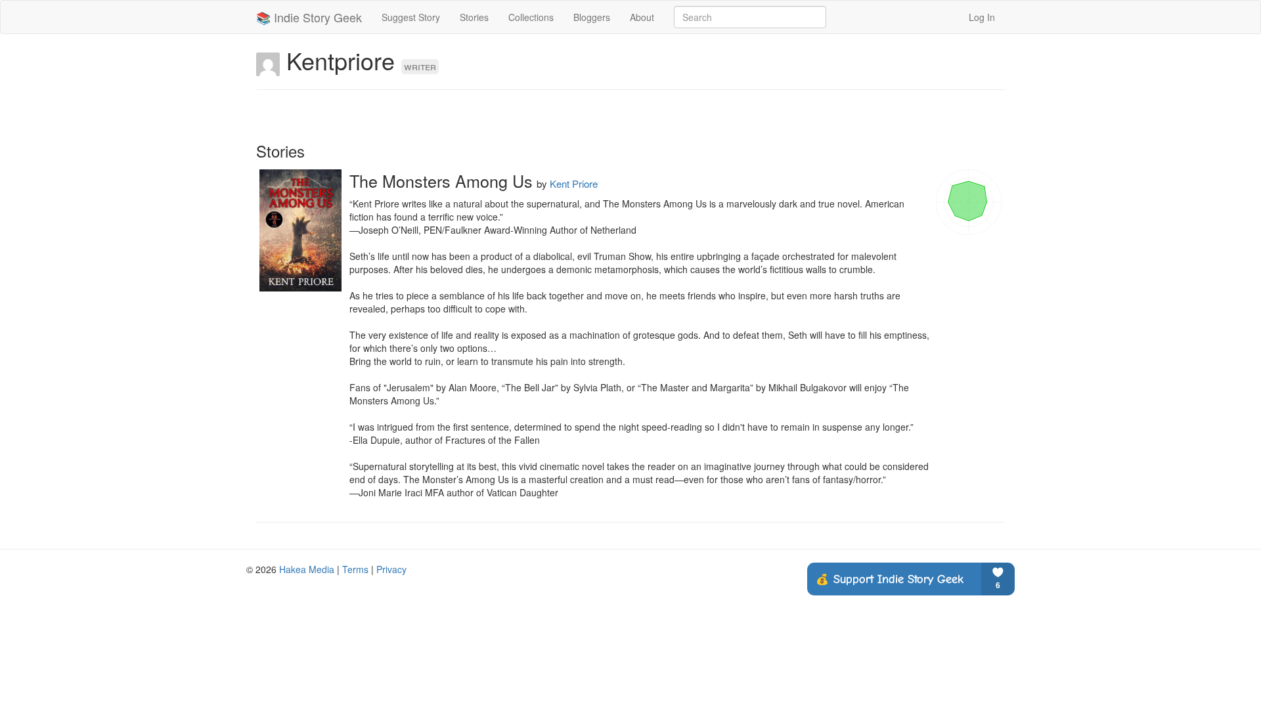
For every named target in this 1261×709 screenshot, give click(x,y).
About (642, 17)
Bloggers (591, 17)
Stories (474, 17)
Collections (531, 17)
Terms (355, 569)
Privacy (391, 569)
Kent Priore (574, 183)
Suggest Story (411, 17)
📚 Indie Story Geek (309, 17)
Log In (982, 17)
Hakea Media (306, 569)
